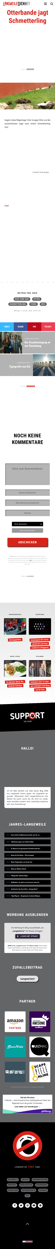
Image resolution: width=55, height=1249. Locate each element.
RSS (27, 1195)
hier (31, 560)
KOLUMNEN (40, 656)
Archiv (25, 1179)
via (6, 205)
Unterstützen (40, 1179)
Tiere (33, 304)
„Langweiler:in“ (18, 931)
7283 (31, 1166)
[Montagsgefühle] (15, 630)
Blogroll (13, 1179)
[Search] (52, 4)
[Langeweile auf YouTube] (34, 1205)
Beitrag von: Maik (27, 293)
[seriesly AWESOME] (39, 1021)
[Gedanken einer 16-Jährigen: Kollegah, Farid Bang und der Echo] (40, 676)
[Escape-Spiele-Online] (39, 1072)
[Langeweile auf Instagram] (27, 1205)
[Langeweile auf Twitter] (21, 1205)
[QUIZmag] (39, 1046)
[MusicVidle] (15, 1046)
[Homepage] (18, 4)
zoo (43, 304)
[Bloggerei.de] (27, 1241)
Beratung (13, 1190)
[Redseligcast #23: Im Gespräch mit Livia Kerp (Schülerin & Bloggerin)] (40, 634)
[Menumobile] (45, 4)
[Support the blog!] (27, 717)
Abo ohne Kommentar (27, 530)
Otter (37, 299)
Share (21, 326)
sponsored (41, 1185)
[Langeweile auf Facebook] (15, 1205)
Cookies (43, 1190)
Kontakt (12, 1185)
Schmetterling (18, 304)
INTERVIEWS (40, 614)
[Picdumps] (15, 1072)
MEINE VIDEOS (15, 656)
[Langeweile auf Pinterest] (40, 1205)
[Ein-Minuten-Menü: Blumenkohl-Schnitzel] (15, 674)
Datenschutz (28, 1190)
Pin (34, 326)
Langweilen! (27, 978)
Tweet (7, 326)
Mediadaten (26, 1185)
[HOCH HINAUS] (27, 1223)
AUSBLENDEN (30, 69)
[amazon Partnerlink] (15, 1021)
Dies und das (22, 299)
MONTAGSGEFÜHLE (15, 614)
